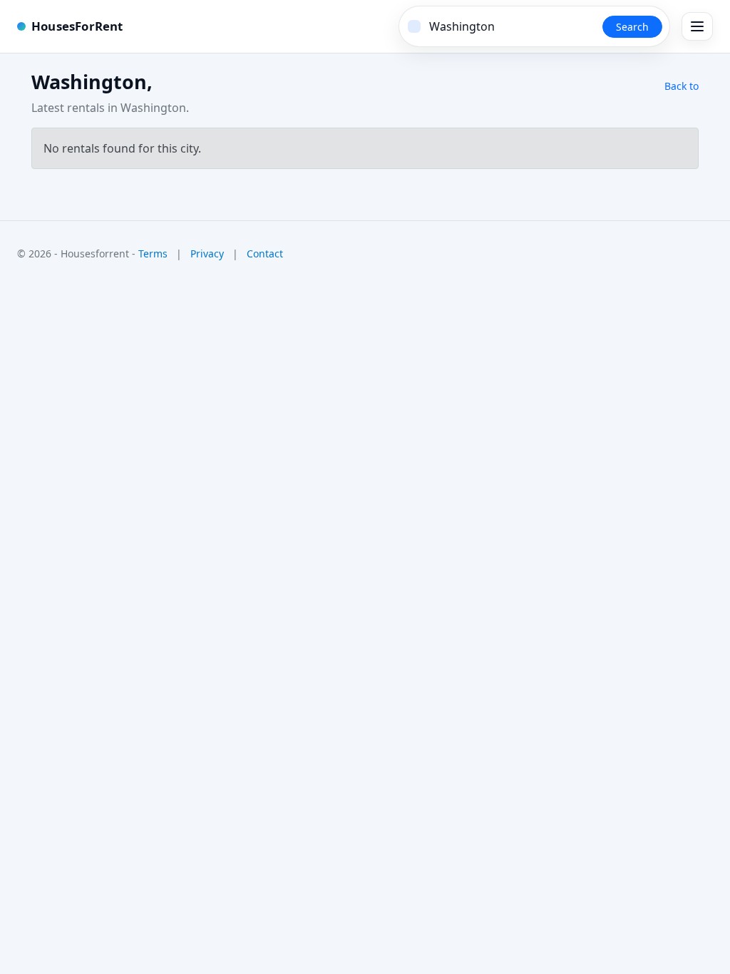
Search (632, 27)
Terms (153, 253)
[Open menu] (697, 26)
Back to (681, 86)
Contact (265, 253)
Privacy (207, 253)
